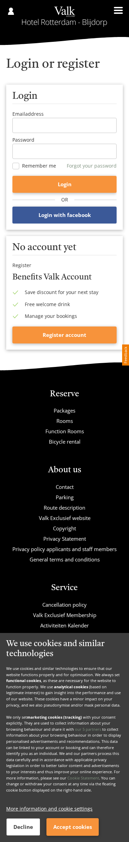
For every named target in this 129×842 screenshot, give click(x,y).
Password (23, 139)
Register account (64, 334)
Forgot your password (92, 165)
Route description (64, 507)
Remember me (39, 166)
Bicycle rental (64, 441)
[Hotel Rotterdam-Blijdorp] (64, 16)
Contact (65, 486)
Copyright (64, 528)
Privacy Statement (64, 538)
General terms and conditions (65, 559)
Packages (64, 410)
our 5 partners (88, 729)
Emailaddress (28, 114)
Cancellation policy (64, 604)
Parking (65, 497)
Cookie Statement (83, 777)
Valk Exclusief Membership (64, 615)
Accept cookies (72, 826)
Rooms (64, 420)
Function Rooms (64, 431)
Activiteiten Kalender (64, 625)
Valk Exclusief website (64, 517)
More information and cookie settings (49, 808)
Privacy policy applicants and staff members (64, 549)
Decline (23, 826)
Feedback (125, 355)
